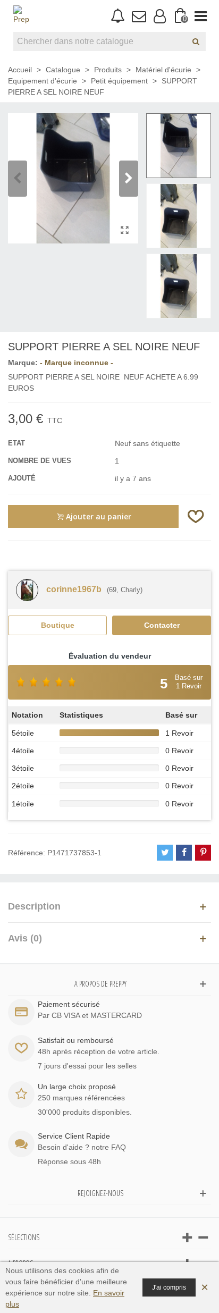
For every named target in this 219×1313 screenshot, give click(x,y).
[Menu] (200, 16)
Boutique (57, 625)
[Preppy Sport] (21, 16)
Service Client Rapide (74, 1136)
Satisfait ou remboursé (76, 1040)
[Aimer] (196, 516)
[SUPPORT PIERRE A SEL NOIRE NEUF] (125, 230)
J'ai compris (169, 1287)
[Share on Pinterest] (203, 853)
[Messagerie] (138, 16)
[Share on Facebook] (184, 853)
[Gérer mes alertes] (117, 16)
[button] (128, 179)
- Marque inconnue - (76, 362)
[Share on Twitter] (165, 853)
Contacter (162, 625)
